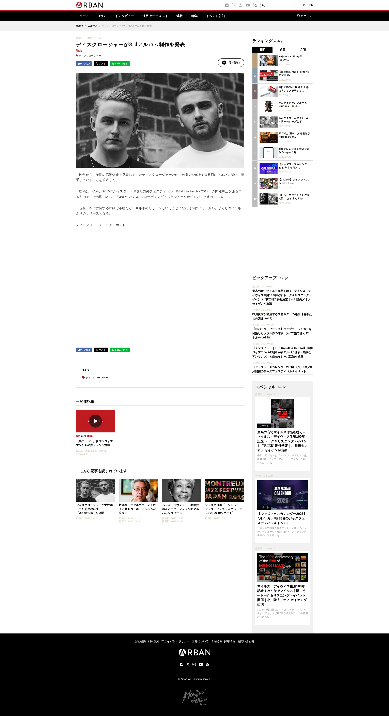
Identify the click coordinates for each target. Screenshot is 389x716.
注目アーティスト (155, 16)
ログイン (306, 16)
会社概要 (140, 641)
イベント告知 (215, 16)
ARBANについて (275, 16)
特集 (194, 16)
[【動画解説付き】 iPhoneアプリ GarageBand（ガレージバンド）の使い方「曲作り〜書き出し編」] (269, 75)
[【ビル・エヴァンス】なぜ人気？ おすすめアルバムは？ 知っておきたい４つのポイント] (269, 199)
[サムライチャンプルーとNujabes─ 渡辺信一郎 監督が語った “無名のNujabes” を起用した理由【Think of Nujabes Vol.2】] (269, 106)
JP (303, 5)
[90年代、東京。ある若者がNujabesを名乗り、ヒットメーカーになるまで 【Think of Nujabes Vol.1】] (269, 137)
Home (79, 26)
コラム (102, 16)
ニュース (82, 16)
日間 (262, 49)
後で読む (234, 62)
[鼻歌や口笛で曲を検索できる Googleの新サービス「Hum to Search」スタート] (269, 152)
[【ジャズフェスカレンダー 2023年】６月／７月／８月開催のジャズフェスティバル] (269, 168)
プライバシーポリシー (175, 641)
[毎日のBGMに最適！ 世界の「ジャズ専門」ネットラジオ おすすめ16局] (269, 91)
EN (311, 5)
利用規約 (153, 641)
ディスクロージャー (90, 55)
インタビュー (124, 16)
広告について (200, 641)
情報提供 (216, 641)
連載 (179, 16)
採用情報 (229, 641)
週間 (282, 49)
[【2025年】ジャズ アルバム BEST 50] (269, 183)
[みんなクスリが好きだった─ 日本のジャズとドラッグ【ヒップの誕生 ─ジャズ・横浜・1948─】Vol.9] (269, 122)
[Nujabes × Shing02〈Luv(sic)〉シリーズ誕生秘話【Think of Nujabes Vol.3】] (269, 60)
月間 (303, 49)
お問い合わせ (245, 641)
